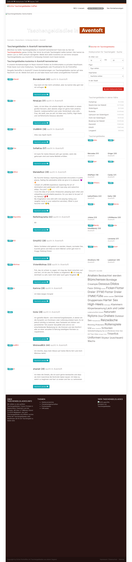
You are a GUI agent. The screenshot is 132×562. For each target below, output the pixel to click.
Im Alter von (93, 57)
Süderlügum (106, 108)
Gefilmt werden (109, 296)
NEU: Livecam (78, 8)
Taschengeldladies (14, 52)
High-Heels (95, 304)
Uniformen (94, 337)
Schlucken (107, 328)
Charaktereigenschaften (50, 404)
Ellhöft (106, 127)
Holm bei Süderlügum (106, 118)
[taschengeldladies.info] (22, 8)
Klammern (117, 304)
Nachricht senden (40, 94)
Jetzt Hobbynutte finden (113, 89)
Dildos (114, 284)
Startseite (10, 40)
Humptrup (106, 102)
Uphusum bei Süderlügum (106, 115)
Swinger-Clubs (103, 334)
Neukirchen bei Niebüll (106, 105)
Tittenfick (112, 333)
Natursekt (110, 311)
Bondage (111, 279)
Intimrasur (107, 305)
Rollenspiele (113, 324)
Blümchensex (97, 279)
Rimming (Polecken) (96, 325)
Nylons (92, 316)
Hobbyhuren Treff (22, 1)
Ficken (110, 288)
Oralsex (109, 316)
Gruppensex (95, 300)
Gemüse (118, 296)
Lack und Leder (115, 308)
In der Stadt (93, 81)
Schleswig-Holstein (31, 40)
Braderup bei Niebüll (106, 121)
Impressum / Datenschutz (108, 559)
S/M (89, 328)
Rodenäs (106, 111)
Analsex (93, 275)
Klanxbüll (106, 124)
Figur (91, 65)
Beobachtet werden (109, 275)
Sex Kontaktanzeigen (115, 8)
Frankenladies (46, 406)
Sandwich (98, 328)
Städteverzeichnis (48, 402)
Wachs (91, 341)
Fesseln (103, 288)
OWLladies (45, 408)
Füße (100, 296)
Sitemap (121, 559)
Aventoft (63, 79)
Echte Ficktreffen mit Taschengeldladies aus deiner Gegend (36, 559)
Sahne (93, 328)
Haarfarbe (93, 73)
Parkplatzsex (96, 320)
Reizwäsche (109, 320)
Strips (96, 334)
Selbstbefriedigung (95, 331)
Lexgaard (106, 130)
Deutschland (19, 40)
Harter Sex (110, 300)
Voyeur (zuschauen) (112, 337)
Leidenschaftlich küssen (95, 312)
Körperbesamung (97, 308)
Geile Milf (10, 1)
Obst (100, 316)
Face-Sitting (94, 288)
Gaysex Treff (34, 1)
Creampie (93, 284)
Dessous (104, 284)
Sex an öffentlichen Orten (110, 331)
